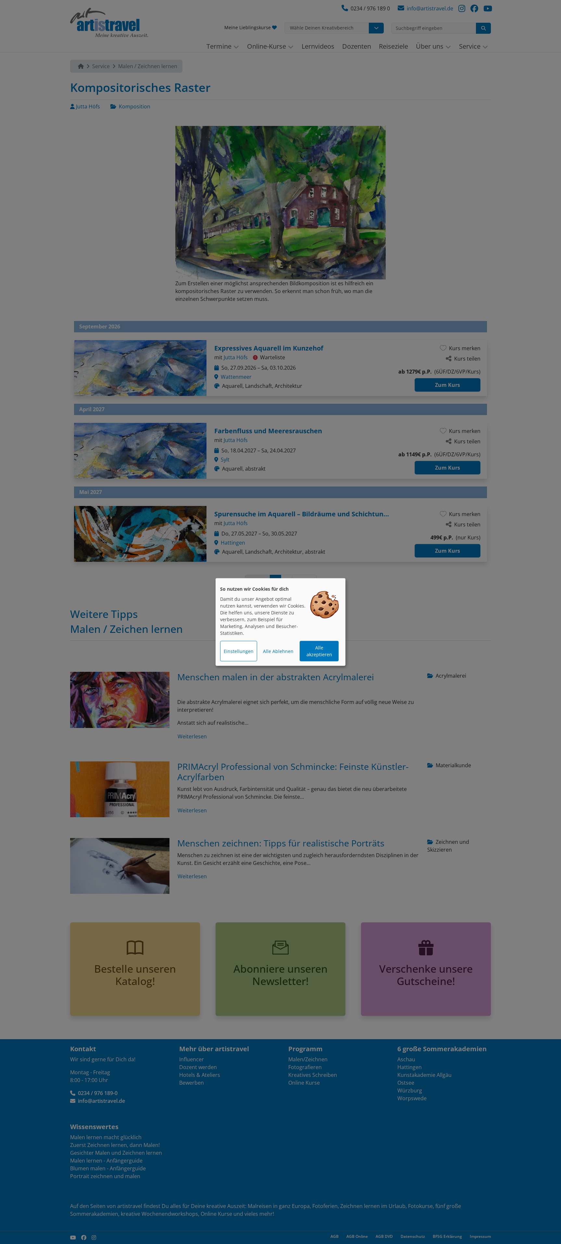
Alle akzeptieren (319, 651)
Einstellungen (239, 651)
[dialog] (280, 622)
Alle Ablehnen (278, 651)
